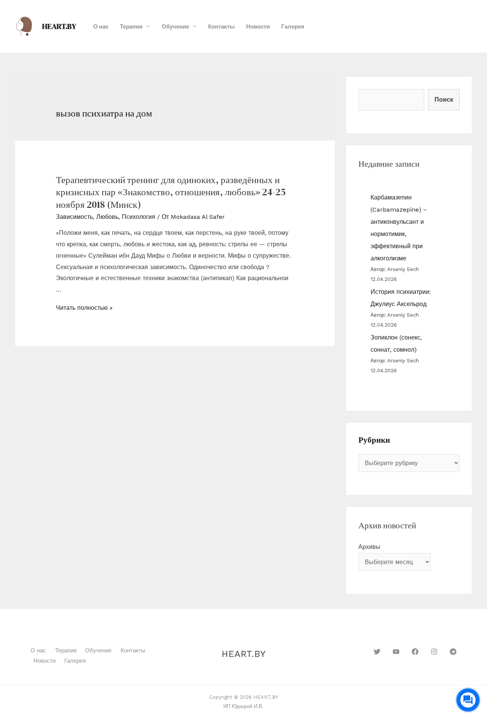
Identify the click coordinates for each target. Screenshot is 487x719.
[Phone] (463, 26)
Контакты (221, 26)
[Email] (475, 26)
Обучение (175, 26)
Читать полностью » (84, 307)
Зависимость (74, 216)
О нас (100, 26)
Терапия (131, 26)
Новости (258, 26)
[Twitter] (377, 651)
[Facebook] (415, 651)
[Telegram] (453, 651)
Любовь (107, 216)
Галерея (292, 26)
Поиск (443, 99)
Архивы (369, 546)
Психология (138, 216)
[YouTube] (396, 651)
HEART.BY (59, 26)
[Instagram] (434, 651)
